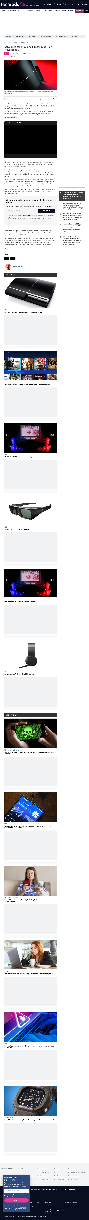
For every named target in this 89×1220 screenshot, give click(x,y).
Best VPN (74, 36)
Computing (12, 10)
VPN (50, 10)
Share (8, 98)
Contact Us (47, 1202)
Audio (45, 10)
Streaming (30, 10)
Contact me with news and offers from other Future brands (16, 1195)
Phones (3, 10)
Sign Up (16, 1200)
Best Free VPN (22, 1172)
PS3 (30, 42)
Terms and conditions (70, 1202)
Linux (13, 258)
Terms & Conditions (14, 1208)
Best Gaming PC (41, 1176)
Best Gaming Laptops (43, 1172)
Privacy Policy (23, 1207)
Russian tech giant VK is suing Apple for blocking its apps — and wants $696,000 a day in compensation (72, 195)
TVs (23, 10)
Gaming (6, 42)
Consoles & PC (14, 42)
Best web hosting (46, 36)
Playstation (24, 42)
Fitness (38, 10)
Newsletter (53, 98)
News (6, 53)
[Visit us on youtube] (60, 4)
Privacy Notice (10, 217)
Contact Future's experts (32, 1202)
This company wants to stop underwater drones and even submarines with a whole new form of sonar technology (72, 216)
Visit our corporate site (68, 1189)
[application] (30, 140)
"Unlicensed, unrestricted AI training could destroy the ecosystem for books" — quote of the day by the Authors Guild (72, 206)
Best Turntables (72, 1169)
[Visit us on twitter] (58, 4)
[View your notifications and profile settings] (78, 4)
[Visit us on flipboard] (63, 4)
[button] (85, 4)
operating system (36, 170)
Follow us (44, 98)
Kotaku (9, 248)
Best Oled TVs (58, 1176)
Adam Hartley (15, 53)
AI (18, 10)
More (70, 10)
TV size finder (20, 36)
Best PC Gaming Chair (43, 1179)
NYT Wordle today (61, 36)
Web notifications (69, 1206)
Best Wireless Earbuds (74, 1176)
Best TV (56, 1172)
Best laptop (32, 36)
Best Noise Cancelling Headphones (78, 1172)
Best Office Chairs (73, 1179)
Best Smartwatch (59, 1179)
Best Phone (57, 1169)
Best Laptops (40, 1169)
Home (64, 10)
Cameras (57, 10)
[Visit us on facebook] (55, 4)
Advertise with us (49, 1206)
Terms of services (27, 215)
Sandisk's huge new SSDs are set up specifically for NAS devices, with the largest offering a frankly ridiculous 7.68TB (72, 227)
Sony (39, 104)
